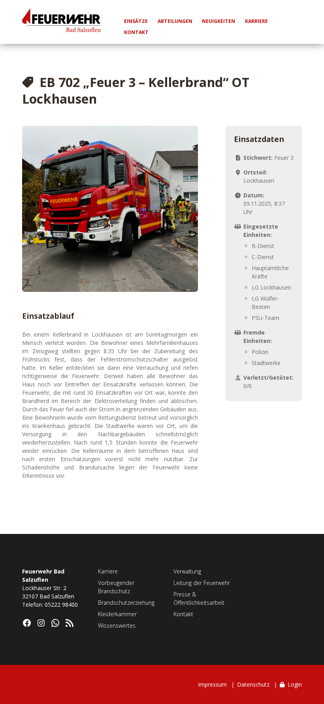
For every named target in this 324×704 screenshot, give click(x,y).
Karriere (108, 571)
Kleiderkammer (117, 614)
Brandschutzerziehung (126, 602)
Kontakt (183, 614)
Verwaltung (187, 571)
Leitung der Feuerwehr (201, 583)
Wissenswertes (117, 625)
